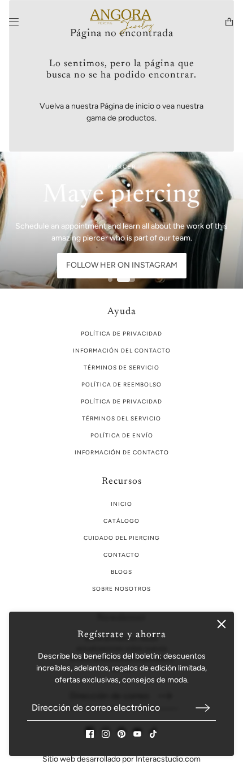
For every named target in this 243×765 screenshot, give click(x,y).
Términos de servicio (121, 367)
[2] (126, 279)
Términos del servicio (121, 418)
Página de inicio (127, 106)
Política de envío (121, 435)
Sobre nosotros (121, 588)
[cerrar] (221, 624)
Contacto (121, 554)
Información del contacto (122, 350)
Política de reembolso (121, 384)
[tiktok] (153, 734)
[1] (110, 279)
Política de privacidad (121, 401)
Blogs (121, 571)
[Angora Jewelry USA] (122, 22)
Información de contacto (122, 452)
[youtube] (137, 734)
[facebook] (90, 734)
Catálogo (121, 521)
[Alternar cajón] (14, 21)
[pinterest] (121, 734)
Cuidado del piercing (122, 537)
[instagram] (105, 734)
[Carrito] (229, 22)
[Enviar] (203, 707)
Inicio (121, 504)
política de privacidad (121, 333)
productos (136, 118)
